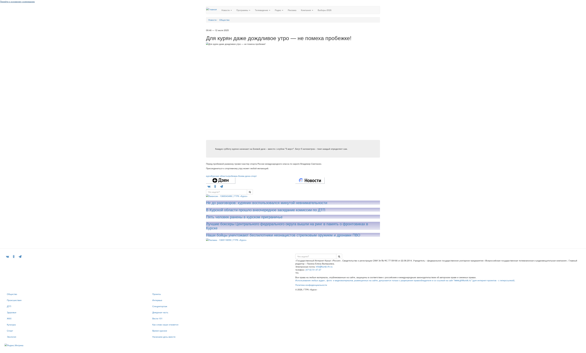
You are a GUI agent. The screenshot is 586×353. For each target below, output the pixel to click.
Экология (11, 336)
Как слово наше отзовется (165, 324)
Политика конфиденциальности (311, 284)
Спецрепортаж (159, 306)
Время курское (159, 330)
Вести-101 (157, 318)
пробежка (232, 175)
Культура (11, 324)
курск (208, 175)
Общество (12, 294)
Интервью (157, 300)
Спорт (10, 330)
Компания (306, 10)
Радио (278, 10)
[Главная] (212, 9)
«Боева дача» (244, 175)
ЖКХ (9, 318)
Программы (242, 10)
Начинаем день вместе (163, 336)
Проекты (156, 294)
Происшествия (14, 300)
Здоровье (11, 312)
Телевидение (262, 10)
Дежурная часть (160, 312)
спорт (254, 175)
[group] (226, 191)
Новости (225, 10)
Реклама (292, 10)
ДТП (9, 306)
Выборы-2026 (324, 10)
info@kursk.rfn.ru (324, 266)
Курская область (219, 175)
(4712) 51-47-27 (313, 269)
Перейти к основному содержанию (17, 1)
